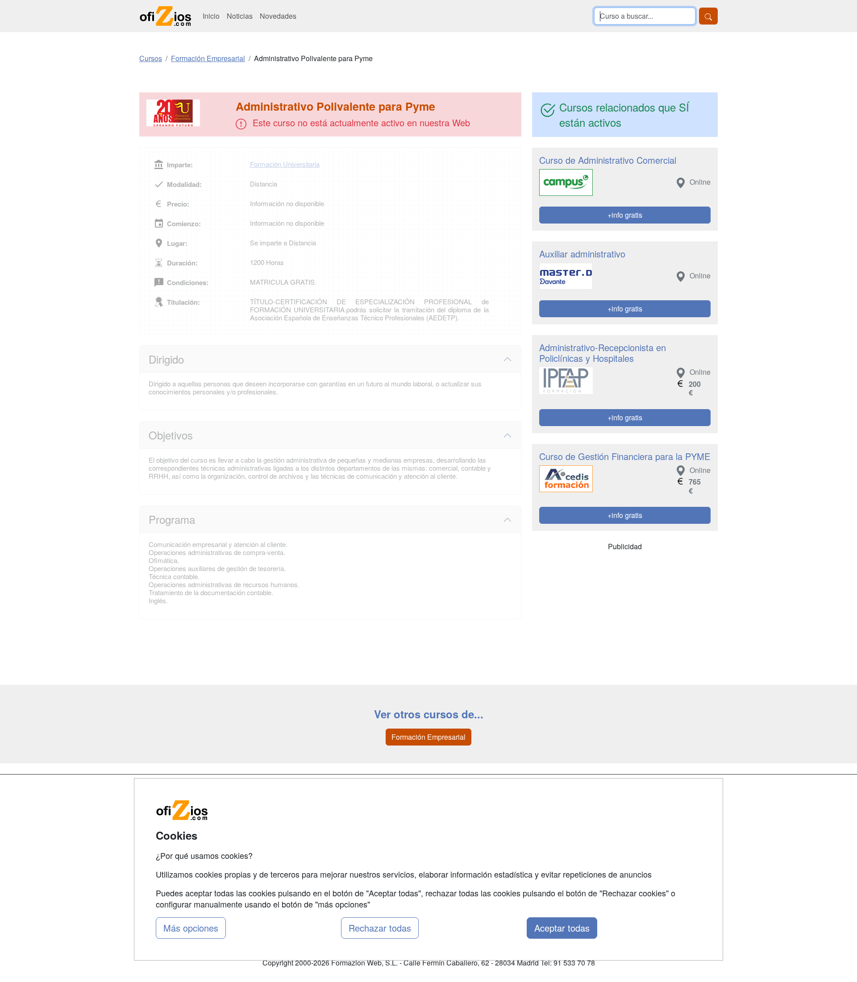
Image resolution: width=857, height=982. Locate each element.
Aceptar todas (562, 927)
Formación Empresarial (428, 737)
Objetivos (171, 435)
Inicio (211, 16)
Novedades (278, 16)
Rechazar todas (380, 927)
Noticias (240, 16)
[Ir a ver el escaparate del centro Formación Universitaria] (188, 112)
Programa (172, 519)
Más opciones (190, 927)
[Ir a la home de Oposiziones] (165, 16)
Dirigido (166, 359)
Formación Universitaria (285, 164)
